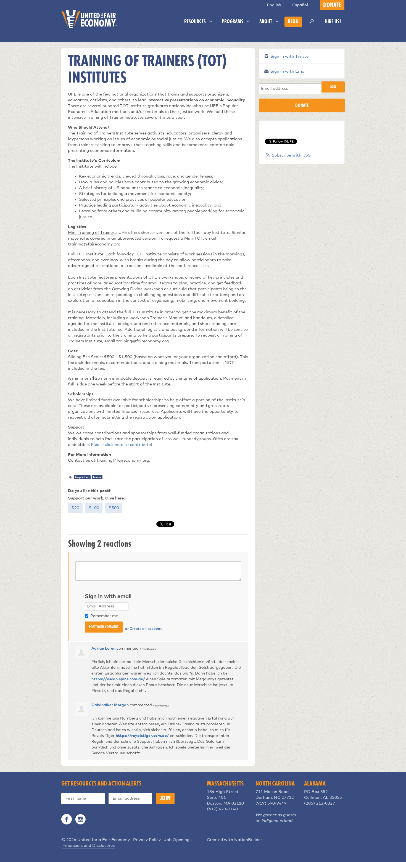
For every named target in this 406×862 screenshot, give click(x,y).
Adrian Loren (103, 649)
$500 (114, 508)
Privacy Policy (147, 840)
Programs (233, 22)
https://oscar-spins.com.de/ (118, 679)
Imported (82, 477)
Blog (293, 22)
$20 (75, 508)
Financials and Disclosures (88, 846)
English (274, 5)
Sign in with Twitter (289, 56)
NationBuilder (248, 840)
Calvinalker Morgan (110, 705)
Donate (332, 5)
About (266, 22)
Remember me (104, 616)
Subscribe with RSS (291, 155)
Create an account (146, 629)
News (97, 477)
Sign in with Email (288, 71)
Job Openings (177, 840)
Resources (195, 22)
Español (300, 5)
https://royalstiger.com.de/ (142, 736)
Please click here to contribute (121, 445)
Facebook (66, 819)
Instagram (80, 819)
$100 (94, 508)
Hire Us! (333, 22)
